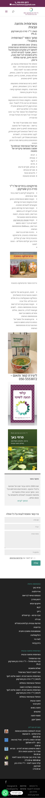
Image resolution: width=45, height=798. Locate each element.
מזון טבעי (36, 703)
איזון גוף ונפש (35, 603)
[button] (5, 792)
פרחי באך (36, 587)
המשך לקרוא (22, 500)
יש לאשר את (21, 558)
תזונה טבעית (35, 700)
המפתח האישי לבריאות (31, 595)
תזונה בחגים (35, 707)
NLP (38, 607)
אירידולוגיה (36, 591)
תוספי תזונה (35, 715)
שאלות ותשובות (34, 668)
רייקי (38, 611)
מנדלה (37, 619)
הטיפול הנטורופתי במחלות (30, 683)
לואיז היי (37, 639)
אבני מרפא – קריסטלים (31, 615)
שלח (36, 563)
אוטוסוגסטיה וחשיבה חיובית (29, 631)
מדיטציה (37, 627)
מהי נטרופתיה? (34, 658)
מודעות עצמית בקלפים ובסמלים (27, 623)
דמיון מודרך (35, 599)
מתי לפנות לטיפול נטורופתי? (29, 672)
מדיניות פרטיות (16, 558)
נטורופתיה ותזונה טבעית (30, 654)
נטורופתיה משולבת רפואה (30, 687)
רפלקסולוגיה (35, 635)
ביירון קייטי (36, 643)
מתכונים (37, 711)
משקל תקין (36, 719)
